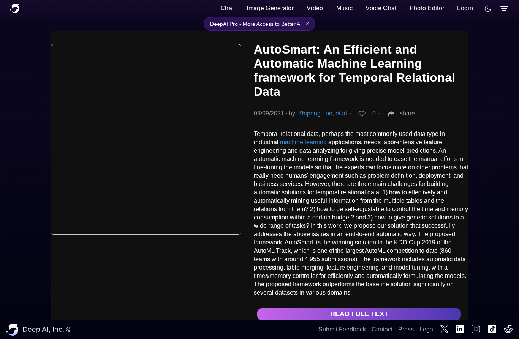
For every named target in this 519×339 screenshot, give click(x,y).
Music (344, 8)
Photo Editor (427, 8)
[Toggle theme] (488, 9)
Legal (427, 329)
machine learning (303, 142)
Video (315, 8)
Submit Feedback (342, 329)
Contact (382, 329)
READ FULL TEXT (359, 314)
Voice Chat (381, 8)
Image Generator (270, 8)
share (407, 113)
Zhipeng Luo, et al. (323, 113)
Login (465, 8)
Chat (227, 8)
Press (406, 329)
